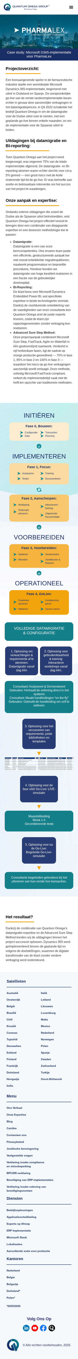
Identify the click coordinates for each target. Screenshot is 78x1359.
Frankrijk (12, 1065)
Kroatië (11, 1026)
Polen (44, 1045)
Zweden (46, 1059)
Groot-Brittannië (51, 1079)
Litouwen (47, 1006)
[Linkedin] (26, 1328)
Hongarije (13, 1079)
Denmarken (14, 1045)
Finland (11, 1059)
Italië (44, 993)
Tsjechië (12, 1039)
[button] (71, 7)
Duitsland (13, 1072)
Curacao (12, 1032)
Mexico (45, 1026)
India (10, 1085)
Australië (12, 993)
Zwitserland (48, 1065)
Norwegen (47, 1039)
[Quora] (51, 1328)
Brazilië (11, 1012)
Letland (46, 999)
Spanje (45, 1052)
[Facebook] (43, 1328)
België (11, 1006)
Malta (44, 1019)
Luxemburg (48, 1012)
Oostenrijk (13, 999)
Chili (9, 1019)
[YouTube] (34, 1328)
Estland (11, 1052)
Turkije (45, 1072)
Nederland (47, 1032)
